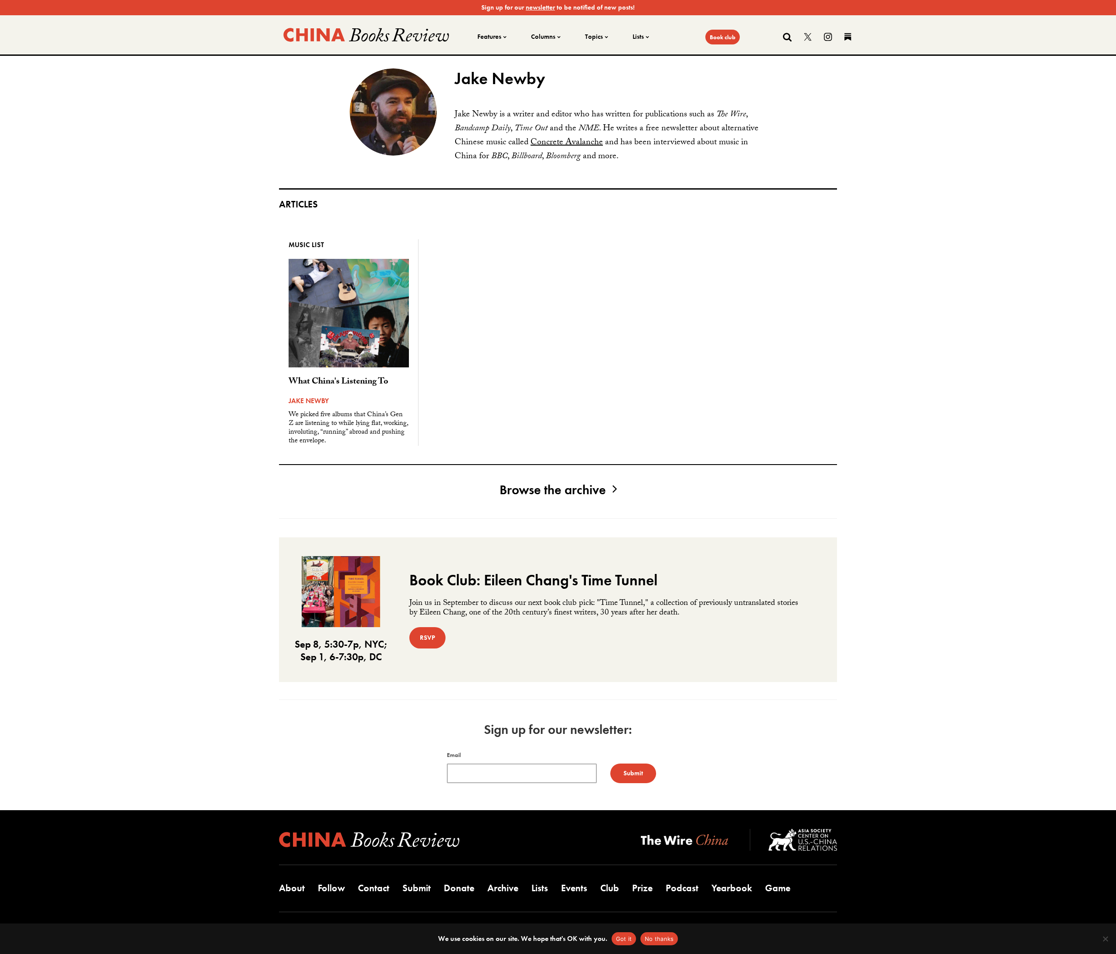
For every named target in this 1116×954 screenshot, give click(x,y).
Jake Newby (309, 400)
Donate (459, 888)
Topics (594, 36)
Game (777, 888)
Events (574, 888)
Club (609, 888)
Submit (416, 888)
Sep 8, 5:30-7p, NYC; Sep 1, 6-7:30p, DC (341, 650)
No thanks (659, 938)
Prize (642, 888)
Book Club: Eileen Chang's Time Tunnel (533, 580)
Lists (638, 36)
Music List (306, 244)
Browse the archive (553, 490)
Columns (543, 36)
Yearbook (731, 888)
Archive (502, 888)
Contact (373, 888)
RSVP (427, 637)
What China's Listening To (338, 382)
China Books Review (366, 35)
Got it (624, 938)
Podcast (682, 888)
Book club (722, 37)
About (292, 888)
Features (489, 36)
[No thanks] (1105, 938)
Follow (331, 888)
